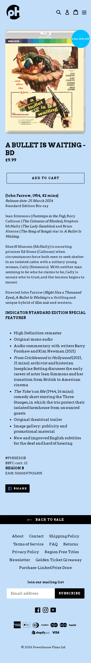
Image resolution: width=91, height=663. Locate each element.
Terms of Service (28, 544)
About (18, 536)
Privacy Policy (25, 552)
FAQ (53, 544)
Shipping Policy (64, 536)
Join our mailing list (45, 582)
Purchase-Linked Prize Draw (45, 568)
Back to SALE (49, 519)
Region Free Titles (62, 552)
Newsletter (19, 560)
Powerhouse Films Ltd (49, 647)
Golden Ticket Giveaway (59, 560)
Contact (36, 536)
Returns (70, 544)
